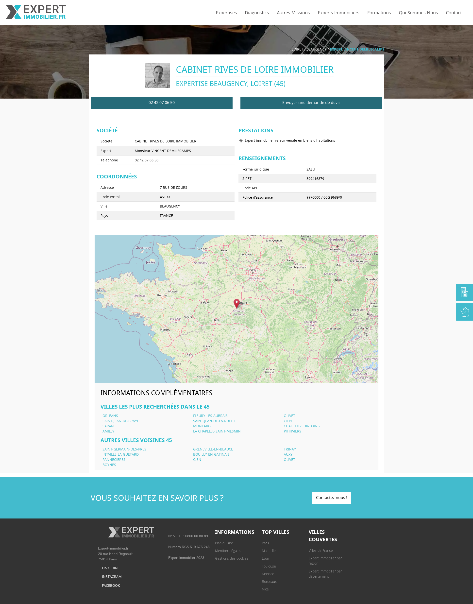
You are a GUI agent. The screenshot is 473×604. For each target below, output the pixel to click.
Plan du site (224, 543)
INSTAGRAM (112, 576)
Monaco (268, 573)
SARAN (108, 426)
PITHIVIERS (292, 431)
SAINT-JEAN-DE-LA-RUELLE (214, 420)
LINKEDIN (110, 568)
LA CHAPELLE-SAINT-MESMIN (217, 431)
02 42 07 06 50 (162, 102)
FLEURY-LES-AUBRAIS (210, 415)
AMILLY (108, 431)
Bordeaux (269, 581)
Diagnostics (257, 13)
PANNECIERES (113, 459)
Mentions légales (228, 550)
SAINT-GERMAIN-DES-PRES (124, 449)
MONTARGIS (203, 426)
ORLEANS (110, 415)
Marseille (269, 550)
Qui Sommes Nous (418, 13)
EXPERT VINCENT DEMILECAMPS (357, 49)
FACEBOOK (111, 585)
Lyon (265, 558)
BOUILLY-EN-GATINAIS (211, 454)
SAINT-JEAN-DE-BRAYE (120, 420)
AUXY (288, 454)
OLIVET (289, 415)
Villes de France (321, 550)
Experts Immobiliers (338, 13)
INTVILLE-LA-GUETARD (120, 454)
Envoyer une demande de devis (311, 102)
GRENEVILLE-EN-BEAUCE (213, 449)
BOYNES (109, 464)
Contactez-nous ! (331, 497)
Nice (265, 589)
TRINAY (290, 449)
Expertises (226, 13)
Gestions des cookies (231, 558)
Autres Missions (293, 13)
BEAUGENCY (316, 49)
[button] (237, 304)
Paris (265, 543)
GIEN (288, 420)
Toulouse (269, 566)
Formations (379, 13)
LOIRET (297, 49)
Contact (454, 13)
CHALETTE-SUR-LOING (302, 426)
